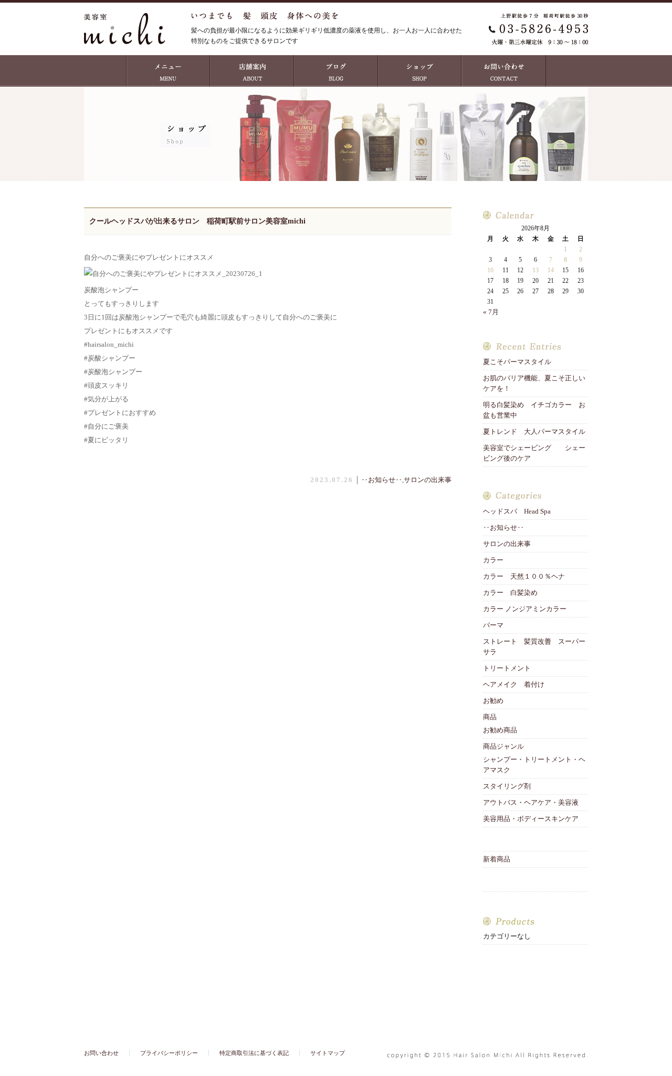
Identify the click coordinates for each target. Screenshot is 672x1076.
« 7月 (491, 312)
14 (551, 270)
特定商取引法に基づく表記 (254, 1053)
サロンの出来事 (428, 480)
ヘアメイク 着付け (513, 684)
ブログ (336, 71)
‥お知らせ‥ (381, 480)
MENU (168, 71)
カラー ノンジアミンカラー (524, 609)
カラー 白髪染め (510, 592)
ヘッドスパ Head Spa (517, 511)
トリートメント (510, 668)
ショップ (420, 71)
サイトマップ (327, 1053)
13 (535, 270)
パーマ (493, 625)
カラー (493, 560)
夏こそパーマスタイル (520, 362)
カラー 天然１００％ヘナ (524, 576)
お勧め (493, 701)
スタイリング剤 (507, 786)
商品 (490, 717)
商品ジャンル (503, 746)
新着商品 (496, 859)
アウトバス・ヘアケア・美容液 (531, 802)
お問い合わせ (504, 71)
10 (490, 270)
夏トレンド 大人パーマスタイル (534, 431)
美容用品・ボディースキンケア (531, 819)
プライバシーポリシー (169, 1053)
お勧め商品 (500, 730)
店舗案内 (252, 71)
